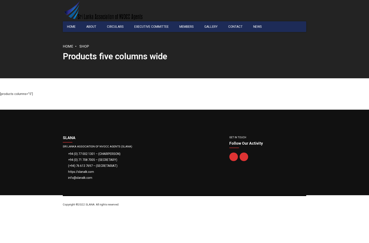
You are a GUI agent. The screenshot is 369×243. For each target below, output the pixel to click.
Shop (84, 46)
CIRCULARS (115, 27)
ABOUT (91, 27)
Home (68, 46)
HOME (71, 27)
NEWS (257, 27)
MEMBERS (186, 27)
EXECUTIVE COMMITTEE (151, 27)
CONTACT (235, 27)
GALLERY (211, 27)
